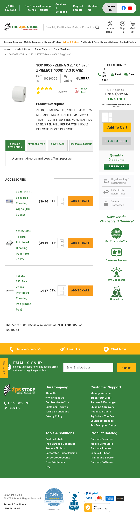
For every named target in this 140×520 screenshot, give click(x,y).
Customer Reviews (56, 407)
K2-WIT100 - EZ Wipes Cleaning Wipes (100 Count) (24, 203)
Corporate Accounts (57, 457)
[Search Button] (97, 27)
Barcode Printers (52, 42)
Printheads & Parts (89, 42)
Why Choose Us (54, 397)
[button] (4, 368)
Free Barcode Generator (60, 443)
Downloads (57, 144)
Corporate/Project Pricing (61, 453)
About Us (50, 393)
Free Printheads (55, 462)
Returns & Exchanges (104, 402)
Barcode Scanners (13, 42)
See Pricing (116, 166)
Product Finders (128, 42)
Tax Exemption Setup (103, 425)
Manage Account (101, 393)
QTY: (53, 201)
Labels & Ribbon (71, 42)
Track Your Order (101, 397)
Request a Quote (78, 8)
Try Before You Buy (102, 416)
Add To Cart (80, 201)
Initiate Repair (110, 30)
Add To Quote (118, 141)
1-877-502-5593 (105, 74)
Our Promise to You (57, 402)
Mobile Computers (33, 42)
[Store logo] (19, 391)
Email (118, 74)
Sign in (122, 30)
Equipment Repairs (102, 420)
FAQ (47, 466)
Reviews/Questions (81, 144)
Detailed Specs (36, 144)
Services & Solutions (61, 8)
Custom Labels (54, 439)
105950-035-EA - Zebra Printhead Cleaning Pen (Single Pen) (23, 292)
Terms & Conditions (57, 411)
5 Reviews (62, 90)
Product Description (15, 145)
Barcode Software (109, 42)
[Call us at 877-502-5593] (6, 403)
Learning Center (45, 8)
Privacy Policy (53, 416)
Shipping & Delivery (102, 407)
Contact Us (93, 8)
